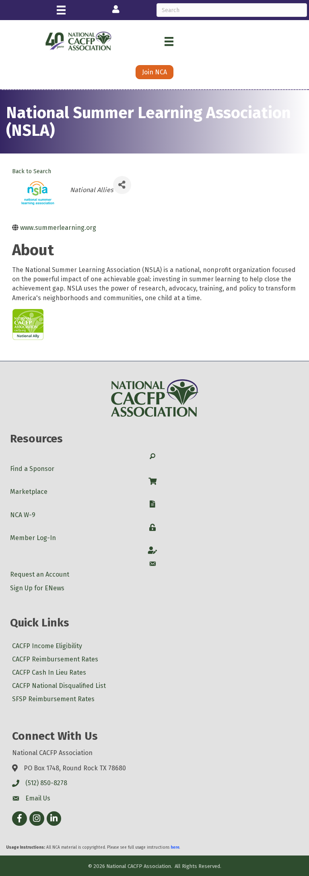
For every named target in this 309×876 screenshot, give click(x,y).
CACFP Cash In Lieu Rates (49, 672)
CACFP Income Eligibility (47, 646)
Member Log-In (33, 538)
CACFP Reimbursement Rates (55, 659)
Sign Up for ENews (37, 588)
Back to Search (31, 171)
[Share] (122, 185)
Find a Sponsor (32, 469)
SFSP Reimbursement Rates (53, 699)
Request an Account (39, 574)
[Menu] (61, 10)
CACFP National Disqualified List (59, 686)
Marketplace (28, 491)
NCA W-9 (22, 515)
